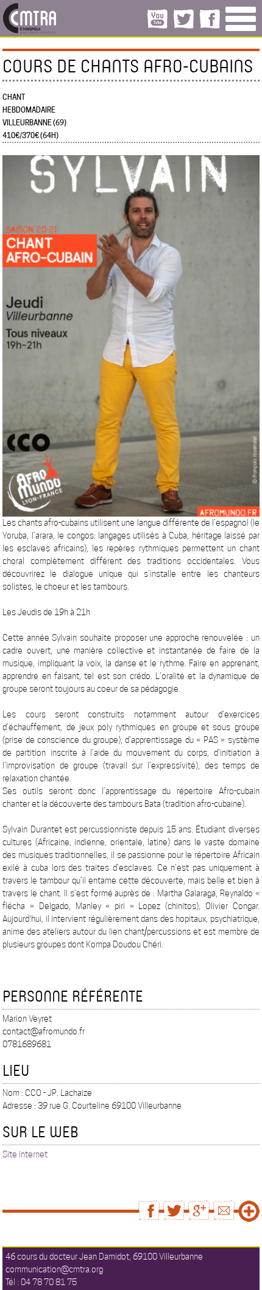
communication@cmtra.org (54, 1269)
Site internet (25, 1154)
